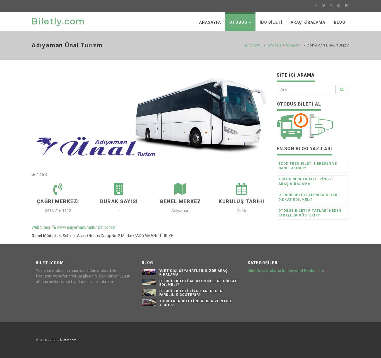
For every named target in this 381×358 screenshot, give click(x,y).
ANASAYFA (210, 22)
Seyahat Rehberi (303, 270)
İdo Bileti (271, 22)
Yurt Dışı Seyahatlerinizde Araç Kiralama (306, 181)
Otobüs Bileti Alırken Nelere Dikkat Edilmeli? (309, 197)
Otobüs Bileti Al (299, 104)
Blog (339, 22)
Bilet (251, 270)
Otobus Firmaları (284, 45)
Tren (323, 270)
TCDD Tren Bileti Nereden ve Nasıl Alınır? (307, 166)
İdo (285, 270)
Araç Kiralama (308, 22)
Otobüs (239, 22)
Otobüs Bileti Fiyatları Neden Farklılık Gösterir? (310, 213)
